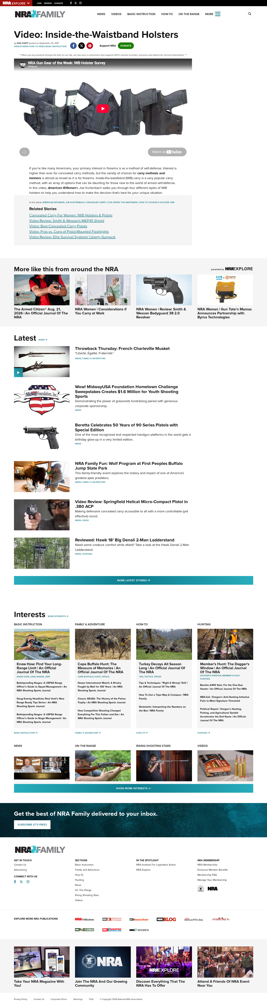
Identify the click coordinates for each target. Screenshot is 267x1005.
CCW (109, 202)
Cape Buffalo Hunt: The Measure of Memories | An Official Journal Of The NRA (100, 668)
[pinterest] (90, 44)
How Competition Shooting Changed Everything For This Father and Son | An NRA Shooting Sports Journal (101, 714)
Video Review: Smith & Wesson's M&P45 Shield (66, 220)
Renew (48, 3)
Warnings (78, 999)
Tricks (157, 676)
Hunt (98, 676)
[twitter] (82, 44)
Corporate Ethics (59, 999)
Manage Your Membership (212, 880)
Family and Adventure (87, 870)
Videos (116, 14)
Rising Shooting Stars (153, 746)
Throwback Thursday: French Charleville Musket (122, 348)
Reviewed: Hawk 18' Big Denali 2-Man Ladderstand (124, 540)
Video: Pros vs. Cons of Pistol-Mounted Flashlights (69, 231)
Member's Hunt (231, 675)
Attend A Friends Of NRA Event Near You (223, 983)
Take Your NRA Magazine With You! (39, 983)
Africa (105, 676)
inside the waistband (125, 202)
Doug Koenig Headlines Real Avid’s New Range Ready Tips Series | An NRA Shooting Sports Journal (40, 702)
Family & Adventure (93, 358)
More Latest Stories (148, 580)
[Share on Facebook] (73, 44)
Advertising (20, 870)
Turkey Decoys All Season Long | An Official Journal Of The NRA (162, 668)
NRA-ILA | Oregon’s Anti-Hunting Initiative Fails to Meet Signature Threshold (224, 699)
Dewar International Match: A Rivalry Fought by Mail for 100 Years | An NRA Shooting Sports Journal (100, 686)
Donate (58, 3)
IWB (172, 202)
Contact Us (20, 865)
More (42, 339)
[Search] (249, 14)
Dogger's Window (210, 675)
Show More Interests (153, 788)
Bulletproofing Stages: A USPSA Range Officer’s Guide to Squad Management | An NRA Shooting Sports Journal (42, 686)
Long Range (37, 676)
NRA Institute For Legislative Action (156, 865)
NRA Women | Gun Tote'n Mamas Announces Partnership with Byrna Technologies (224, 313)
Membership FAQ (207, 875)
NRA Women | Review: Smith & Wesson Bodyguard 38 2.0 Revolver (161, 313)
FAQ (91, 999)
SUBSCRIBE (32, 825)
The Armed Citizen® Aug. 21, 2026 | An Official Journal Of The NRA (41, 313)
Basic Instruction (141, 14)
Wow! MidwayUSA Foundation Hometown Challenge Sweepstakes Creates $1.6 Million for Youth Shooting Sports (126, 391)
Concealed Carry (96, 202)
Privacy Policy (20, 999)
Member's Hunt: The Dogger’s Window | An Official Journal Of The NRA (224, 668)
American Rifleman (53, 202)
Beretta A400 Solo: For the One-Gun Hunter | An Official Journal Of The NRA (223, 687)
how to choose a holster (154, 202)
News (101, 14)
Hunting (87, 554)
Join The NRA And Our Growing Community (101, 983)
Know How (23, 676)
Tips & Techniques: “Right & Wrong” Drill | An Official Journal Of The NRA (163, 685)
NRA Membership (207, 865)
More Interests (57, 616)
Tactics (148, 676)
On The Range (189, 14)
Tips (141, 676)
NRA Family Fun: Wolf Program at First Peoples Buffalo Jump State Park (129, 465)
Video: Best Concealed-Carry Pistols (58, 226)
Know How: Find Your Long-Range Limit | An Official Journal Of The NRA (39, 668)
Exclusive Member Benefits (212, 870)
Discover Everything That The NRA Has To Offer (160, 983)
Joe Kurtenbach (75, 202)
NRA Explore (143, 870)
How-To (167, 14)
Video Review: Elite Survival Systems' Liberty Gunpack (72, 237)
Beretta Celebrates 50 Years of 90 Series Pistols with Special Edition (126, 427)
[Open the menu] (217, 14)
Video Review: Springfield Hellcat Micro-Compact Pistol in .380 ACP (131, 504)
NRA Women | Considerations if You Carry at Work (101, 311)
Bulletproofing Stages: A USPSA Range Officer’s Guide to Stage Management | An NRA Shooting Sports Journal (41, 718)
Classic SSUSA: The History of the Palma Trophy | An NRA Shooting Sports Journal (102, 700)
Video (42, 46)
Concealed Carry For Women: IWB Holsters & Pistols (70, 215)
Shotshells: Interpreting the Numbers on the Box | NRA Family (162, 709)
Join (39, 3)
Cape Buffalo (86, 676)
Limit (47, 676)
